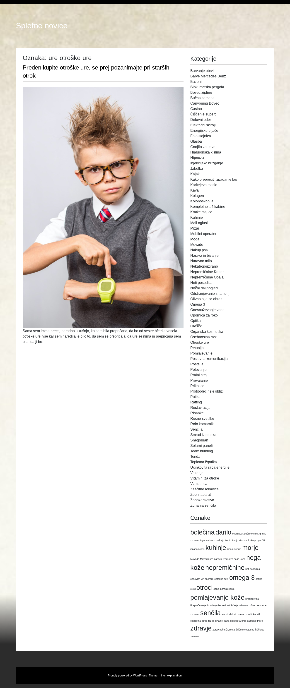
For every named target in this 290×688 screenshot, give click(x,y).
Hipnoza (197, 158)
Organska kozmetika (206, 331)
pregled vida (252, 598)
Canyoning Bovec (204, 103)
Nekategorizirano (204, 266)
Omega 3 (197, 304)
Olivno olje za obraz (206, 299)
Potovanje (198, 370)
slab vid (233, 614)
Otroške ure (199, 342)
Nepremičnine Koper (207, 272)
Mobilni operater (203, 234)
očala (216, 588)
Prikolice (197, 386)
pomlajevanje (227, 588)
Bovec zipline (201, 92)
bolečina (202, 532)
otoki (193, 588)
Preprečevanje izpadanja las (205, 605)
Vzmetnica (198, 484)
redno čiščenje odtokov (235, 605)
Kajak (195, 174)
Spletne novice (42, 25)
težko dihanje (215, 620)
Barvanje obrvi (202, 71)
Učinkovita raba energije (210, 467)
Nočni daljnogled (204, 288)
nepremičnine (224, 567)
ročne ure (254, 605)
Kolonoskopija (201, 201)
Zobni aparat (200, 494)
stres (204, 620)
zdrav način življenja (224, 629)
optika (259, 579)
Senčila (196, 429)
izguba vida (206, 540)
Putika (195, 397)
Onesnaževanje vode (207, 310)
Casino (196, 109)
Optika (195, 321)
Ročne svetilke (202, 418)
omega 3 (242, 577)
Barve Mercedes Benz (208, 76)
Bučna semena (202, 98)
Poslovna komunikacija (209, 359)
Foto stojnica (200, 136)
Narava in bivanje (204, 255)
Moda (194, 239)
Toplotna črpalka (203, 462)
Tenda (195, 456)
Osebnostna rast (203, 337)
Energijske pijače (204, 130)
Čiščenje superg (203, 114)
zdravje (201, 628)
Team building (201, 451)
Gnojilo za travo (202, 147)
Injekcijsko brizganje (206, 163)
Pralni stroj (199, 375)
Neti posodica (201, 283)
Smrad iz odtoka (203, 435)
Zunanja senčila (203, 505)
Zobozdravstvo (202, 500)
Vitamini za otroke (204, 478)
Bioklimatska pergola (207, 87)
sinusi (225, 614)
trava (226, 620)
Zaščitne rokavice (204, 489)
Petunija (197, 348)
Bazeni (196, 82)
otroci (204, 587)
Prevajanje (199, 380)
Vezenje (196, 473)
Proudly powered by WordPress (127, 675)
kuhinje (215, 547)
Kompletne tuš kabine (207, 207)
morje (250, 547)
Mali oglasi (199, 223)
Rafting (196, 402)
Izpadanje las (221, 540)
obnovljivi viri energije (201, 579)
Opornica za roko (204, 315)
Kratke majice (201, 212)
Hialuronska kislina (205, 152)
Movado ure (206, 559)
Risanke (197, 413)
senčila (210, 612)
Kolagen (197, 196)
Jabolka (196, 168)
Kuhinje (196, 217)
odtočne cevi (221, 579)
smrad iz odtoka (247, 614)
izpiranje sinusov (238, 540)
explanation (174, 675)
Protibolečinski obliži (207, 391)
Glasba (196, 141)
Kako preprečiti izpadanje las (213, 179)
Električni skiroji (203, 125)
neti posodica (252, 569)
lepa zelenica (234, 549)
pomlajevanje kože (217, 597)
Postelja (196, 364)
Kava (194, 190)
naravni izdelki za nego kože (229, 559)
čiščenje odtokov (245, 629)
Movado (196, 245)
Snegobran (199, 440)
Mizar (194, 228)
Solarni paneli (201, 446)
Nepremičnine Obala (207, 277)
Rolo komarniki (202, 424)
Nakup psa (199, 250)
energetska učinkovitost (245, 533)
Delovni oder (200, 120)
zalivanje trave (255, 620)
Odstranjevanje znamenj (210, 293)
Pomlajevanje (201, 353)
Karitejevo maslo (203, 185)
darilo (223, 532)
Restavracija (200, 408)
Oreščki (196, 326)
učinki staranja (238, 620)
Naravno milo (201, 261)
